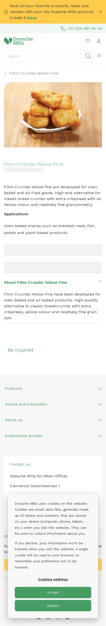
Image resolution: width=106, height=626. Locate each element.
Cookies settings (53, 579)
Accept (53, 592)
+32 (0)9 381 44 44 (85, 28)
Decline (53, 606)
